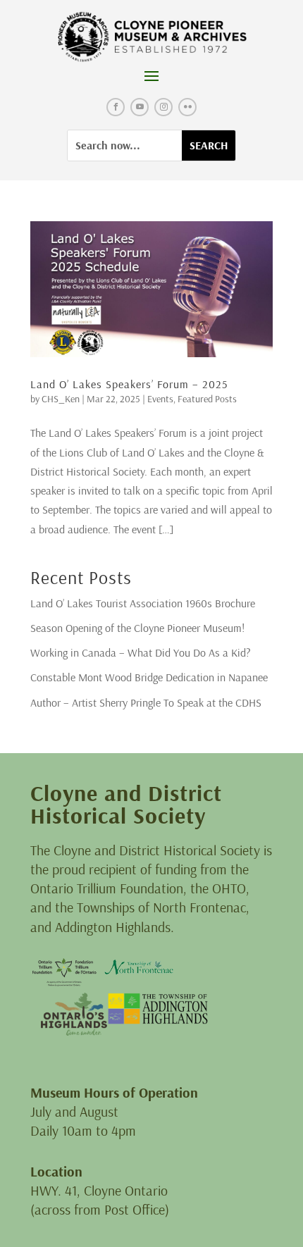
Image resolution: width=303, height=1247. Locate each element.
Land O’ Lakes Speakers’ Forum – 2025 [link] (129, 384)
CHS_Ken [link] (61, 398)
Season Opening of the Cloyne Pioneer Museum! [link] (137, 628)
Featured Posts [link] (207, 398)
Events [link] (160, 398)
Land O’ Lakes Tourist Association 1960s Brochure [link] (142, 603)
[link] (152, 37)
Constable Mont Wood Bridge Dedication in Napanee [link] (149, 677)
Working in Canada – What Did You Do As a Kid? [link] (140, 652)
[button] (151, 75)
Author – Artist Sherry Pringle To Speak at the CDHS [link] (145, 702)
